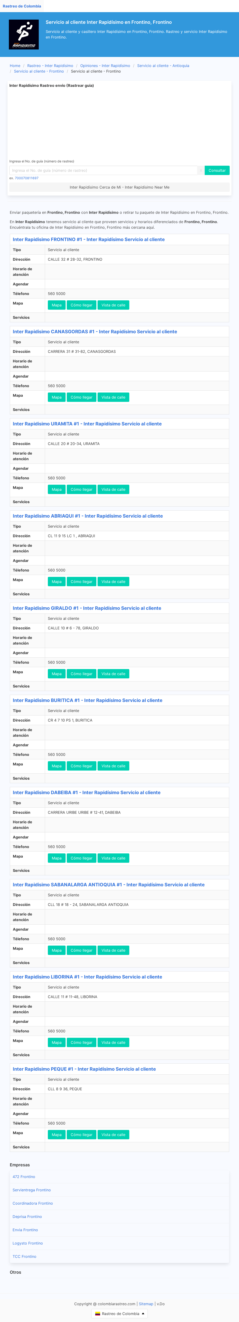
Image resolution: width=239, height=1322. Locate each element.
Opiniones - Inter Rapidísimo (105, 65)
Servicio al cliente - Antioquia (163, 65)
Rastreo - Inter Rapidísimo (50, 65)
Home (15, 65)
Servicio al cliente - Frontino (39, 71)
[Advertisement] (119, 123)
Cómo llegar (81, 305)
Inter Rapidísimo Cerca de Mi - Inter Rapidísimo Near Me (119, 187)
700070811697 (27, 178)
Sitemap (146, 1303)
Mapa (57, 305)
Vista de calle (113, 305)
